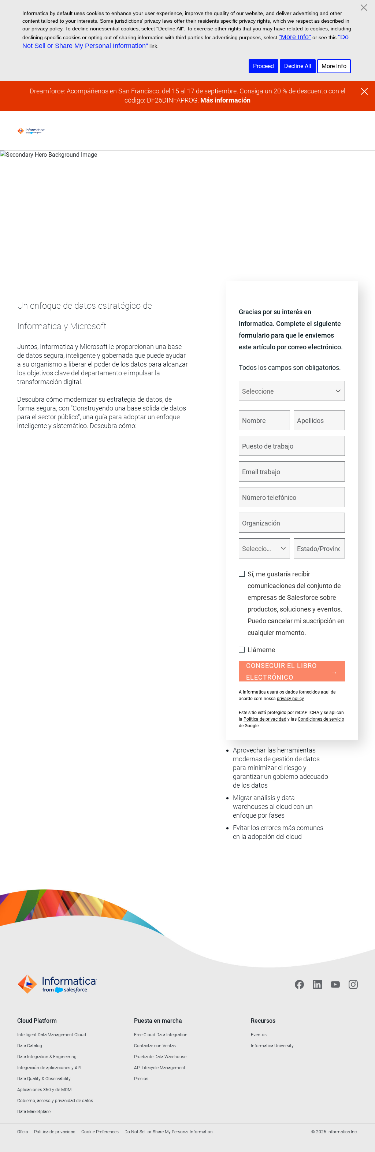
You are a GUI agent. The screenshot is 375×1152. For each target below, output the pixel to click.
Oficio (22, 1131)
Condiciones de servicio (321, 719)
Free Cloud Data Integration (161, 1034)
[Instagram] (353, 984)
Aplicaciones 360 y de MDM (44, 1089)
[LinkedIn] (317, 984)
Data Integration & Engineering (47, 1056)
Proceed (263, 66)
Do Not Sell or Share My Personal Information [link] (169, 1131)
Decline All (297, 66)
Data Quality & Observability (44, 1078)
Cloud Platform (37, 1020)
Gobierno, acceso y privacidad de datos (55, 1100)
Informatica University (272, 1045)
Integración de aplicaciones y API (49, 1067)
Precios (141, 1078)
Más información (225, 100)
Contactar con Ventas (155, 1045)
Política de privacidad (265, 719)
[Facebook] (299, 984)
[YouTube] (335, 984)
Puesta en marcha (158, 1020)
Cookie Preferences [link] (100, 1131)
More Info (334, 66)
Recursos (263, 1020)
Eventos (259, 1034)
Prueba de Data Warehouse (160, 1056)
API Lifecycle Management (159, 1067)
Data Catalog (29, 1045)
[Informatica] (31, 130)
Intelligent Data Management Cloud (51, 1034)
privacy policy (290, 698)
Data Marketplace (34, 1111)
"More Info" (295, 37)
